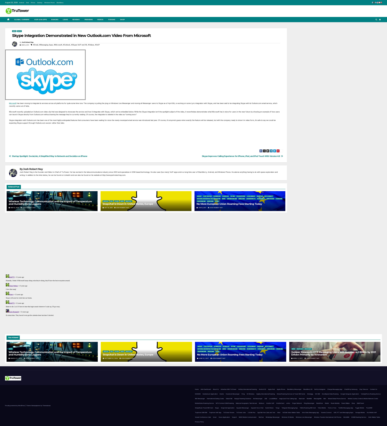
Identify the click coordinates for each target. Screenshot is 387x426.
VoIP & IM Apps (40, 19)
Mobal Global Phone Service (337, 398)
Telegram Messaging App (290, 408)
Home (197, 389)
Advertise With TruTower (228, 389)
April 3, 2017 (298, 358)
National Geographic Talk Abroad (246, 403)
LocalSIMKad (251, 196)
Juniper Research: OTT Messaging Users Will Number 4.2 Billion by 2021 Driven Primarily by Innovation (333, 353)
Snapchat (129, 201)
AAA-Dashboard (206, 389)
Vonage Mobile (360, 412)
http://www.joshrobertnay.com (113, 175)
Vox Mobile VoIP (372, 412)
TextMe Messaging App (345, 408)
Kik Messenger (257, 398)
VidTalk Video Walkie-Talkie (291, 412)
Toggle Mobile (359, 408)
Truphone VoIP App (215, 412)
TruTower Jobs (241, 412)
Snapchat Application (227, 408)
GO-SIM (233, 196)
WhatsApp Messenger (273, 417)
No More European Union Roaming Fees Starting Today (229, 203)
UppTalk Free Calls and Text (266, 412)
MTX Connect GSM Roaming (225, 403)
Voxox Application (224, 417)
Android (21, 2)
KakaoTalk (229, 398)
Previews (88, 19)
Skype (19, 31)
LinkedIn (67, 175)
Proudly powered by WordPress (15, 405)
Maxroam (260, 196)
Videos (100, 19)
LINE (265, 398)
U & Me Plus (251, 412)
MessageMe (317, 398)
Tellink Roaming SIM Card (308, 408)
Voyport (234, 417)
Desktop (39, 2)
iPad (27, 2)
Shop (122, 19)
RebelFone (242, 198)
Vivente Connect (326, 412)
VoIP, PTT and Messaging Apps (343, 412)
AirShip (199, 196)
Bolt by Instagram (319, 389)
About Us (216, 389)
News (14, 31)
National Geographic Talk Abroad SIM (208, 198)
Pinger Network (297, 403)
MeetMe (309, 398)
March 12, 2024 (16, 358)
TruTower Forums (228, 412)
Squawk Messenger (242, 408)
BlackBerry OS (307, 389)
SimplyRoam (270, 198)
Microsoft (12, 103)
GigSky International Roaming (265, 394)
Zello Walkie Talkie (374, 417)
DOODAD (198, 394)
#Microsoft (58, 45)
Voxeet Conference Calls (203, 417)
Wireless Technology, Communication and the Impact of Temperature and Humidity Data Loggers (50, 202)
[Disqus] (146, 243)
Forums (111, 19)
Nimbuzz (261, 403)
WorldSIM (210, 201)
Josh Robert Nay (27, 42)
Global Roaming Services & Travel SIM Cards (291, 394)
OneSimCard (280, 403)
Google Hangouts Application (350, 394)
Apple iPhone (281, 389)
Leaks (65, 19)
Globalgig (225, 196)
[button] (376, 20)
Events (222, 394)
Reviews (76, 19)
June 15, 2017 (204, 358)
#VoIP (97, 45)
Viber (278, 412)
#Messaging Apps (46, 45)
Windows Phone (49, 2)
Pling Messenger (309, 403)
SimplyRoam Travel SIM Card (204, 408)
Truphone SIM (201, 201)
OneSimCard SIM (232, 198)
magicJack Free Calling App (288, 398)
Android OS (262, 389)
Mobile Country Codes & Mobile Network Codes (363, 398)
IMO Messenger (200, 398)
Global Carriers (21, 19)
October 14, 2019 (111, 358)
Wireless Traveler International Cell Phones (327, 417)
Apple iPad (271, 389)
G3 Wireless (217, 196)
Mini (325, 398)
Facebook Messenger (233, 394)
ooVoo (288, 403)
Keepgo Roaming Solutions (242, 398)
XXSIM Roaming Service (358, 417)
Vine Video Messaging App (310, 412)
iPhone (33, 2)
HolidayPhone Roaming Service (371, 394)
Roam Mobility (251, 198)
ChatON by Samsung (350, 389)
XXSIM (217, 201)
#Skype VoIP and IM (79, 45)
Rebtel (327, 403)
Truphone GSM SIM (201, 412)
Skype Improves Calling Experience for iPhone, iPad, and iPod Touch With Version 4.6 (241, 156)
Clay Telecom (207, 196)
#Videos (91, 45)
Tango (278, 408)
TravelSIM (279, 198)
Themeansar (46, 405)
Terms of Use (332, 408)
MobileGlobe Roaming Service (204, 403)
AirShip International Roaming (247, 389)
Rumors (54, 19)
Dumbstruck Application (210, 394)
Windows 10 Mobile (288, 417)
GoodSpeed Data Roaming (330, 394)
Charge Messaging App (334, 389)
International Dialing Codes (215, 398)
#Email (35, 45)
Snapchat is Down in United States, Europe (128, 203)
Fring (243, 394)
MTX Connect (269, 196)
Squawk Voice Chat (257, 408)
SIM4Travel (360, 403)
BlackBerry (60, 2)
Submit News (269, 408)
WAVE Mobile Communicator (248, 417)
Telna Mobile (322, 408)
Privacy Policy (199, 422)
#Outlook (66, 45)
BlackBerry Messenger (294, 389)
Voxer (215, 417)
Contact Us (373, 389)
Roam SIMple (261, 198)
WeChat (261, 417)
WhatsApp (308, 349)
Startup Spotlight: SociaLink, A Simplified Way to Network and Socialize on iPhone (49, 156)
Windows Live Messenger (304, 417)
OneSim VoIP (270, 403)
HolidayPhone (241, 196)
